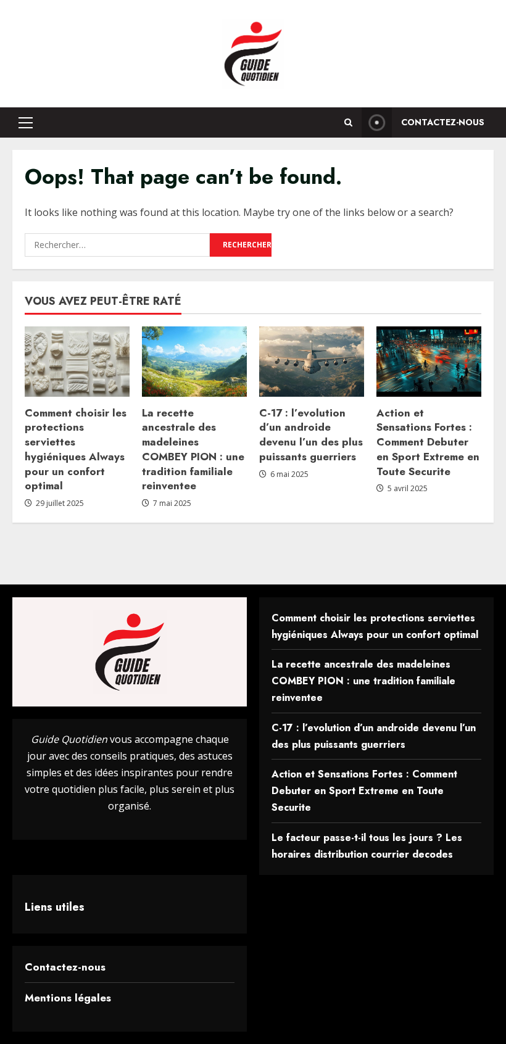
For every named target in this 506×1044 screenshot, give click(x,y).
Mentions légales (68, 997)
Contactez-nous (442, 122)
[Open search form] (348, 122)
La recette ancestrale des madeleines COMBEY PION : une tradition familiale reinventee (193, 449)
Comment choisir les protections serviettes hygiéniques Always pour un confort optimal (75, 449)
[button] (25, 123)
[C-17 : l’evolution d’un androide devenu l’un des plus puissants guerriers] (311, 361)
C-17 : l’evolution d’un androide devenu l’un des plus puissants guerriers (311, 434)
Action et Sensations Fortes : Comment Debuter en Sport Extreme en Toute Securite (427, 442)
